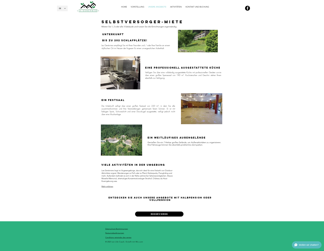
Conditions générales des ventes (118, 237)
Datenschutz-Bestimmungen (116, 229)
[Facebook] (247, 8)
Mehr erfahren (107, 186)
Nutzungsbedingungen (114, 233)
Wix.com (139, 242)
